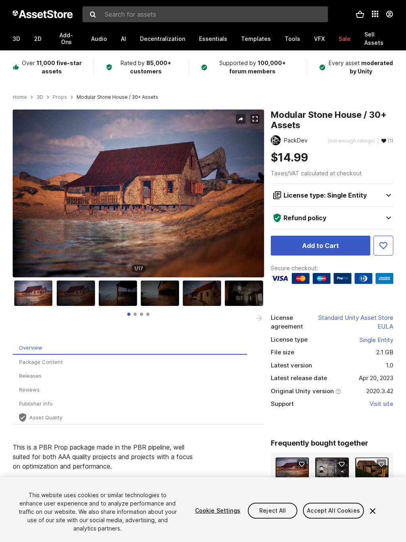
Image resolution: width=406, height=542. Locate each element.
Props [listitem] (60, 97)
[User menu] (389, 14)
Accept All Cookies (333, 510)
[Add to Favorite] (383, 246)
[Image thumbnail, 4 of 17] (162, 293)
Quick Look (296, 473)
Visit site (381, 403)
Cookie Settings (217, 510)
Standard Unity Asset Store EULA (355, 322)
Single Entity (376, 340)
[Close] (372, 511)
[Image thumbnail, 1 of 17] (35, 293)
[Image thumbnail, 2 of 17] (78, 293)
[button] (360, 14)
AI (123, 38)
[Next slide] (259, 318)
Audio (99, 38)
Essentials (213, 38)
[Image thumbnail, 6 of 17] (246, 293)
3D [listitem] (39, 97)
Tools (292, 38)
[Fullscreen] (255, 119)
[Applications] (375, 14)
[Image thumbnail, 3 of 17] (120, 293)
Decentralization (162, 38)
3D (16, 38)
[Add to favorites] (301, 464)
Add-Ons (66, 38)
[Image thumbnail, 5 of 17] (204, 293)
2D (38, 38)
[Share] (240, 119)
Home (20, 97)
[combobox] (205, 14)
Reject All (272, 510)
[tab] (128, 314)
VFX (319, 38)
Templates (256, 38)
